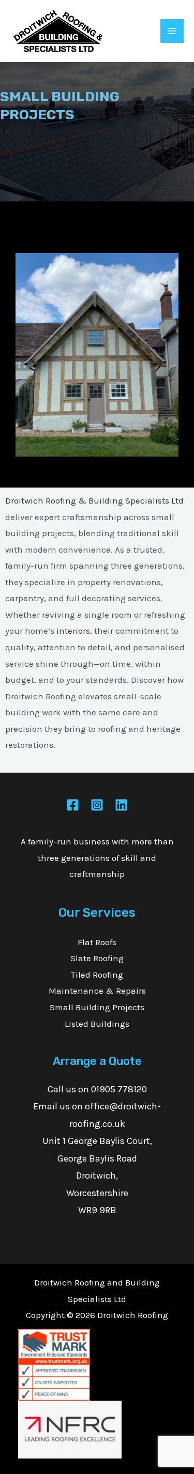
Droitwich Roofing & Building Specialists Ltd (94, 500)
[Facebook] (72, 804)
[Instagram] (97, 804)
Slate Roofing (97, 958)
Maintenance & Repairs (97, 990)
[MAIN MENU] (172, 31)
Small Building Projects (97, 1007)
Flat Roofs (97, 942)
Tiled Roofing (97, 974)
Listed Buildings (97, 1023)
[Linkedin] (121, 804)
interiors (73, 630)
